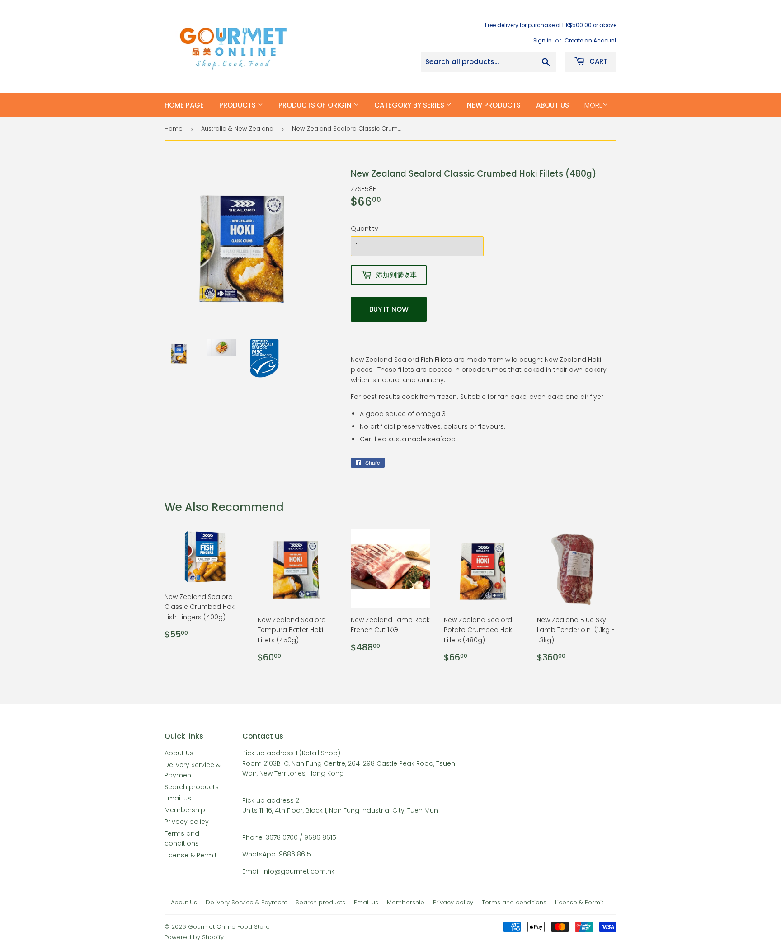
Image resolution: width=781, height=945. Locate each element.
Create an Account (590, 40)
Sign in (542, 40)
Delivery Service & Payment (246, 902)
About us (552, 105)
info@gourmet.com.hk (298, 871)
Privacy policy (187, 821)
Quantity (364, 228)
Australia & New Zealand (237, 128)
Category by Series (410, 105)
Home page (184, 105)
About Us (179, 753)
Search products (192, 786)
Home (174, 128)
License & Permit (191, 855)
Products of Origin (315, 105)
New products (494, 105)
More (593, 105)
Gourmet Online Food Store (229, 926)
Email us (178, 798)
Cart (597, 61)
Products (238, 105)
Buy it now (389, 309)
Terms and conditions (514, 902)
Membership (185, 809)
